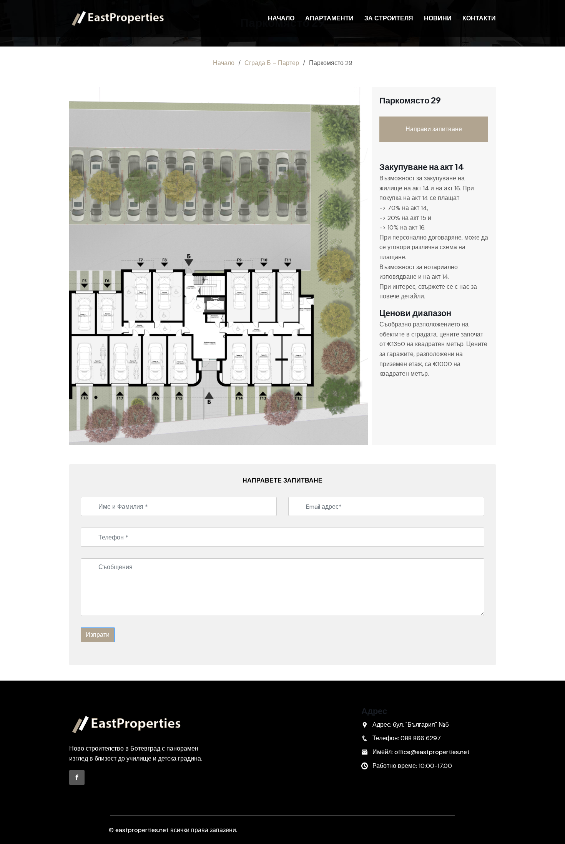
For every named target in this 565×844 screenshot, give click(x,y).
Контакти (479, 18)
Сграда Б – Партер (271, 63)
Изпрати (98, 635)
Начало (281, 18)
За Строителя (388, 18)
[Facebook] (77, 777)
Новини (438, 18)
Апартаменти (329, 18)
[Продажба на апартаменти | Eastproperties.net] (118, 18)
